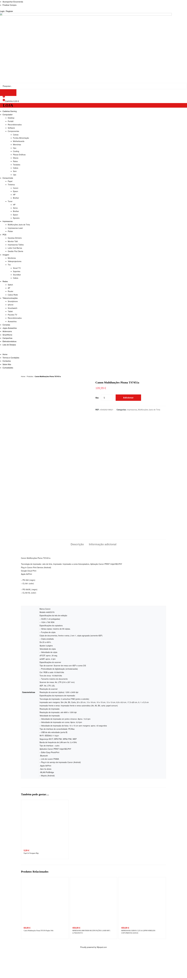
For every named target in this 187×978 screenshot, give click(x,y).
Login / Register (6, 11)
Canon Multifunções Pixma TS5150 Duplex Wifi (38, 930)
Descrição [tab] (77, 544)
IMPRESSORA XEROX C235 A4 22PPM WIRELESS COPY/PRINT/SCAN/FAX (138, 932)
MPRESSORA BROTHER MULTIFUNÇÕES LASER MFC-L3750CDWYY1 (91, 932)
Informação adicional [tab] (102, 544)
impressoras (132, 409)
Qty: (97, 397)
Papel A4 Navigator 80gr (31, 853)
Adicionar (128, 397)
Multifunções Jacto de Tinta (149, 409)
